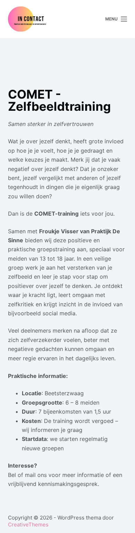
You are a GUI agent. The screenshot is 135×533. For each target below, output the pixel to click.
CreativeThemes (28, 524)
